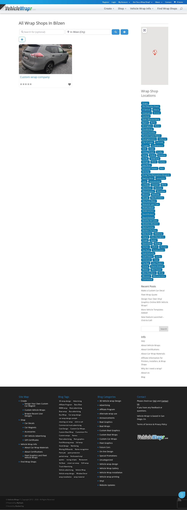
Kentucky (145, 172)
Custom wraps (64, 435)
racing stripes (71, 459)
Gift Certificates (32, 440)
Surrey (158, 256)
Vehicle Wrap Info (140, 9)
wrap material (79, 477)
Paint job (62, 453)
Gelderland (155, 158)
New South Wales (149, 201)
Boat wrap (63, 411)
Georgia (145, 162)
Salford (154, 247)
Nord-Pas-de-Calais (149, 220)
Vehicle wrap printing (109, 477)
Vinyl (102, 481)
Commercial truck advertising (70, 425)
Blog (143, 377)
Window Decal (81, 473)
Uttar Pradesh (157, 263)
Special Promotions (108, 456)
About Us (145, 372)
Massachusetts (148, 191)
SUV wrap (85, 463)
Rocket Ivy (19, 506)
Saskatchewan (158, 250)
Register (106, 2)
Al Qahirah (146, 109)
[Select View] (22, 39)
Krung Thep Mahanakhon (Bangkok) (156, 175)
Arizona (157, 113)
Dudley (159, 152)
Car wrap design (75, 415)
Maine (164, 184)
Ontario (145, 237)
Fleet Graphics (106, 443)
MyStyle (20, 503)
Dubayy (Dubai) (148, 152)
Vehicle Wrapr (13, 499)
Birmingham (147, 126)
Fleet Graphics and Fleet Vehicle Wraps (36, 456)
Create (108, 9)
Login (114, 2)
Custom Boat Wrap (66, 432)
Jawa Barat (146, 165)
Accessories (30, 432)
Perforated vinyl (76, 456)
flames (74, 435)
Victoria (145, 266)
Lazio (144, 181)
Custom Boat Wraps (109, 435)
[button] (154, 52)
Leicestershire (154, 181)
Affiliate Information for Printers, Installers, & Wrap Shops (153, 361)
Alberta (156, 109)
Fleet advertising (65, 439)
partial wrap (63, 456)
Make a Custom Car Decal (153, 290)
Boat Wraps (105, 426)
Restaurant (83, 459)
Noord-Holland (148, 217)
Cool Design (63, 428)
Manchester (147, 188)
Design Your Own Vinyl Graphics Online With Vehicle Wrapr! (154, 302)
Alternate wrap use (108, 414)
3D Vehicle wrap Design (110, 401)
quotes (61, 459)
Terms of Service (144, 424)
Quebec (153, 240)
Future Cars (105, 447)
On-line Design (106, 451)
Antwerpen (146, 113)
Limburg (145, 184)
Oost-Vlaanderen (157, 237)
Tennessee (146, 260)
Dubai (151, 149)
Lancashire (160, 178)
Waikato (145, 269)
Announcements (107, 418)
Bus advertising (75, 411)
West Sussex (156, 269)
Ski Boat (62, 463)
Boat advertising (76, 408)
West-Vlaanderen (149, 273)
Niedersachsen (148, 211)
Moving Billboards (66, 449)
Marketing (75, 446)
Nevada (145, 198)
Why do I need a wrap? (151, 368)
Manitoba (158, 188)
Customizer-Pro (81, 432)
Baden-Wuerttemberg (150, 119)
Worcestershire (159, 276)
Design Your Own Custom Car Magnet (36, 405)
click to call (79, 422)
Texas (156, 260)
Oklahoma (158, 234)
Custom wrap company (35, 77)
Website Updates (107, 485)
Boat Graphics (106, 422)
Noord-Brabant (148, 214)
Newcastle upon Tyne (150, 204)
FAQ (143, 341)
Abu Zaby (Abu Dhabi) (150, 106)
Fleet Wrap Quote (149, 294)
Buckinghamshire (149, 139)
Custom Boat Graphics (110, 430)
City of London (147, 142)
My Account (123, 2)
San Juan (163, 247)
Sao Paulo (146, 250)
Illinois (154, 162)
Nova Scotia (146, 234)
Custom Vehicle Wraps (35, 410)
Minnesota (161, 191)
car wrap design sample (68, 418)
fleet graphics (79, 439)
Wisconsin (146, 276)
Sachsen (145, 247)
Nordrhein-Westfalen (150, 224)
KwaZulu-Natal (147, 178)
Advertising (77, 401)
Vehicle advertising (66, 470)
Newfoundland (147, 207)
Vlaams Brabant (157, 266)
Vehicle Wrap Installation (111, 472)
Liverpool (155, 184)
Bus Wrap (62, 415)
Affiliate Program (65, 404)
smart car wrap (73, 463)
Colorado (159, 142)
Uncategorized (106, 460)
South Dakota (147, 256)
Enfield (152, 155)
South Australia (148, 253)
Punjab (145, 240)
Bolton (157, 126)
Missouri (145, 194)
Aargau (145, 103)
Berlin (153, 122)
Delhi (144, 149)
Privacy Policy (161, 424)
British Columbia (148, 132)
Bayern (145, 122)
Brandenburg (147, 129)
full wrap (79, 442)
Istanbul (162, 162)
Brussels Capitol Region (151, 136)
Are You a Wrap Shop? (141, 2)
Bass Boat (78, 404)
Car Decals (29, 423)
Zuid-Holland (147, 279)
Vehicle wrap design (66, 473)
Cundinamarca (157, 145)
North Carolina (148, 227)
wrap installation (65, 477)
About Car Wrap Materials (153, 353)
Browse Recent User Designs (34, 415)
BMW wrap (63, 408)
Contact (168, 2)
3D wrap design (65, 401)
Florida (145, 158)
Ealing (144, 155)
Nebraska (155, 194)
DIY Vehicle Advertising (35, 436)
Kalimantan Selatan (149, 168)
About (157, 2)
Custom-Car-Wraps (77, 428)
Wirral (161, 273)
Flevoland (161, 155)
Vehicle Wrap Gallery (109, 468)
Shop (121, 9)
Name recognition (82, 449)
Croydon (145, 145)
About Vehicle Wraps (150, 345)
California (162, 139)
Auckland (145, 116)
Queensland (147, 243)
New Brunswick (157, 198)
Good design (64, 446)
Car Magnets (30, 427)
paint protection (74, 453)
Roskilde (158, 243)
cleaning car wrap (66, 422)
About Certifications (150, 349)
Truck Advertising (65, 466)
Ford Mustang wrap (66, 442)
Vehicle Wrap (81, 470)
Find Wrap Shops (167, 9)
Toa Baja (145, 263)
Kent (162, 168)
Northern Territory (149, 230)
